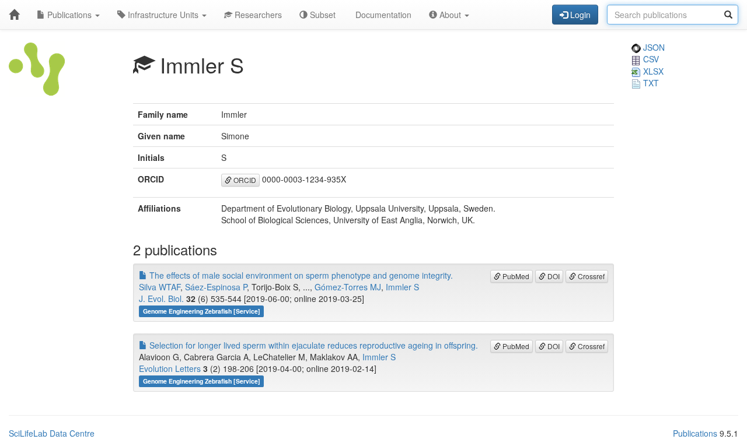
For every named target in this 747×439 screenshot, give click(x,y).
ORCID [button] (244, 180)
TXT (650, 83)
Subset (322, 14)
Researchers (257, 14)
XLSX (652, 71)
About (450, 14)
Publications (69, 14)
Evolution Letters (170, 368)
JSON (653, 47)
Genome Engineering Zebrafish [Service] (201, 311)
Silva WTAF (159, 287)
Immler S (402, 287)
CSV (650, 59)
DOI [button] (553, 276)
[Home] (14, 14)
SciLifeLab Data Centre (52, 433)
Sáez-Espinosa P (216, 287)
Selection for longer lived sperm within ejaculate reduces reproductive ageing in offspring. (312, 345)
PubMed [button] (515, 276)
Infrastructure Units (163, 14)
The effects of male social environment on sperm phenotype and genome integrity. (300, 275)
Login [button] (579, 14)
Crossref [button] (590, 276)
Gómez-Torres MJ (348, 287)
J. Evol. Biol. (161, 298)
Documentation (382, 14)
